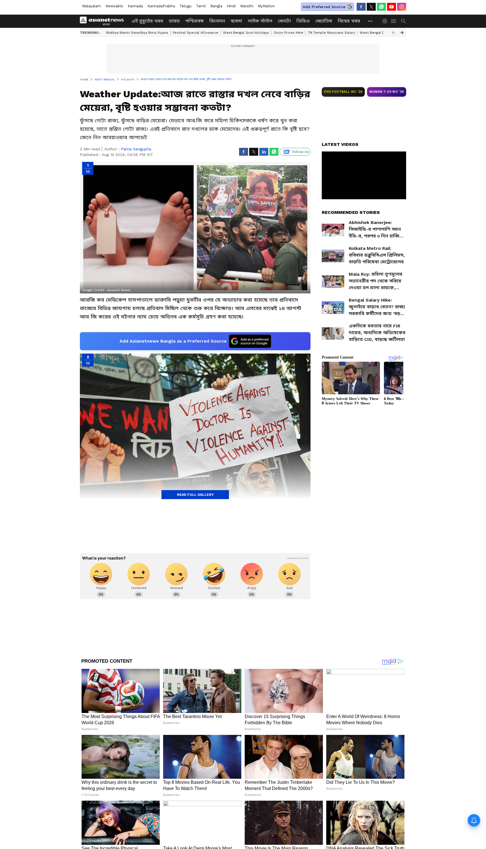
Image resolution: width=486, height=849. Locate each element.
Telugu (185, 6)
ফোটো (284, 21)
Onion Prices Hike (288, 33)
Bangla (216, 6)
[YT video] (391, 7)
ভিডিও (303, 21)
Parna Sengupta (136, 149)
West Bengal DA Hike (377, 33)
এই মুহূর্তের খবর (147, 21)
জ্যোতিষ (323, 21)
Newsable (114, 6)
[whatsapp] (381, 7)
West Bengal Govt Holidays (246, 33)
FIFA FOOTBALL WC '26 (343, 92)
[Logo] (104, 21)
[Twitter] (371, 7)
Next (402, 33)
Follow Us (300, 152)
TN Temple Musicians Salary (331, 33)
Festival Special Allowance (195, 33)
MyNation (266, 6)
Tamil (201, 6)
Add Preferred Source (324, 6)
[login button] (386, 21)
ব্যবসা (236, 21)
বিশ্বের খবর (349, 21)
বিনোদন (217, 21)
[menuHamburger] (394, 21)
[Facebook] (361, 7)
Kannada (135, 6)
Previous (393, 33)
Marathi (246, 6)
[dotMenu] (370, 21)
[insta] (401, 7)
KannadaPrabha (161, 6)
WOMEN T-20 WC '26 (386, 92)
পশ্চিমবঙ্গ (194, 21)
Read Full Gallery (195, 495)
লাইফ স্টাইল (260, 21)
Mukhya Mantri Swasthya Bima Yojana (137, 33)
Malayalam (91, 6)
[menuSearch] (403, 21)
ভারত (174, 21)
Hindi (231, 6)
